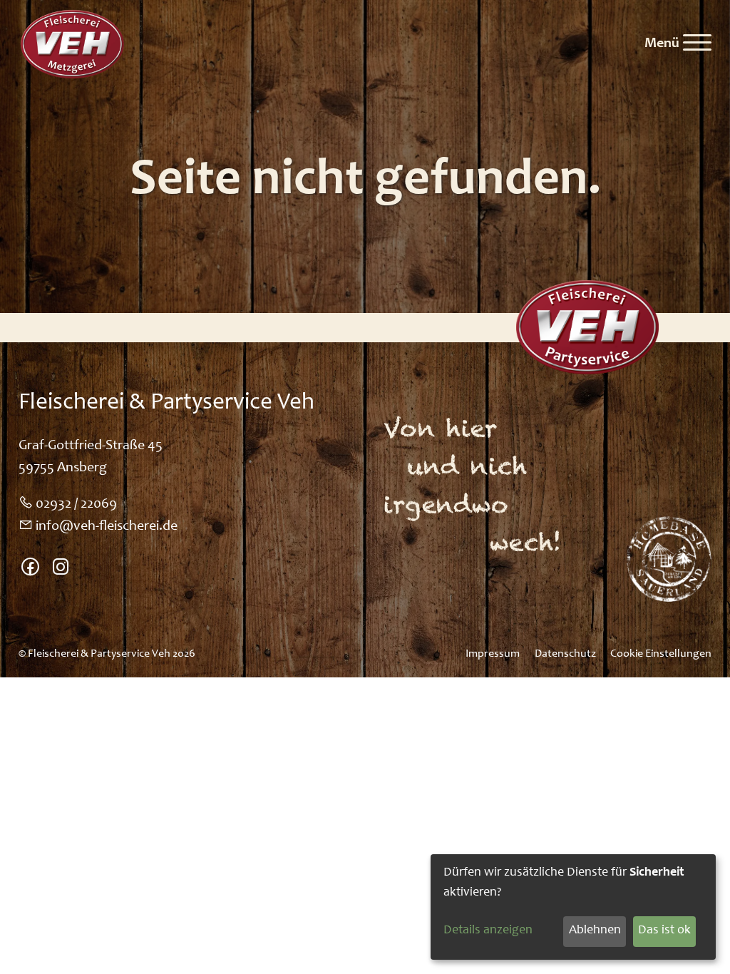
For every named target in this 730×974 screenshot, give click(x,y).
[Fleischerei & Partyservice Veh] (71, 44)
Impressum (493, 654)
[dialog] (573, 907)
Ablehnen (595, 930)
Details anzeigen (488, 930)
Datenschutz (565, 654)
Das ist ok (664, 930)
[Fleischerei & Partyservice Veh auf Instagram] (61, 570)
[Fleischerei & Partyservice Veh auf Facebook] (30, 570)
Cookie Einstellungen (660, 654)
